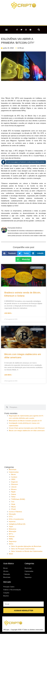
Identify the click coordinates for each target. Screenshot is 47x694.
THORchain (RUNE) (18, 499)
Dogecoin (14, 482)
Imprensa (12, 521)
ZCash (13, 509)
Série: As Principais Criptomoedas (23, 549)
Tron (12, 502)
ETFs (11, 516)
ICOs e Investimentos (16, 519)
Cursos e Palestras (15, 511)
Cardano (14, 477)
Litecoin (14, 487)
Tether (13, 497)
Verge (13, 504)
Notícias (11, 536)
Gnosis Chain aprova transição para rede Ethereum (27, 428)
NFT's (11, 534)
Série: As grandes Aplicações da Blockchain (26, 546)
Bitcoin (13, 474)
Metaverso (12, 529)
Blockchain (12, 469)
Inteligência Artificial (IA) (17, 524)
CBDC (13, 479)
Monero (14, 489)
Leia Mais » (8, 313)
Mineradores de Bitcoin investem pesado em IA (25, 421)
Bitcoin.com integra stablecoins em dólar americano (27, 430)
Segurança (12, 541)
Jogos (11, 526)
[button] (6, 29)
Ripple (13, 492)
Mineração (12, 531)
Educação (12, 514)
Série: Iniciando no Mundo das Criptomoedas (26, 551)
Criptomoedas (14, 472)
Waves (13, 507)
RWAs (11, 539)
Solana (13, 494)
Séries (11, 544)
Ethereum (14, 484)
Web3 (11, 554)
